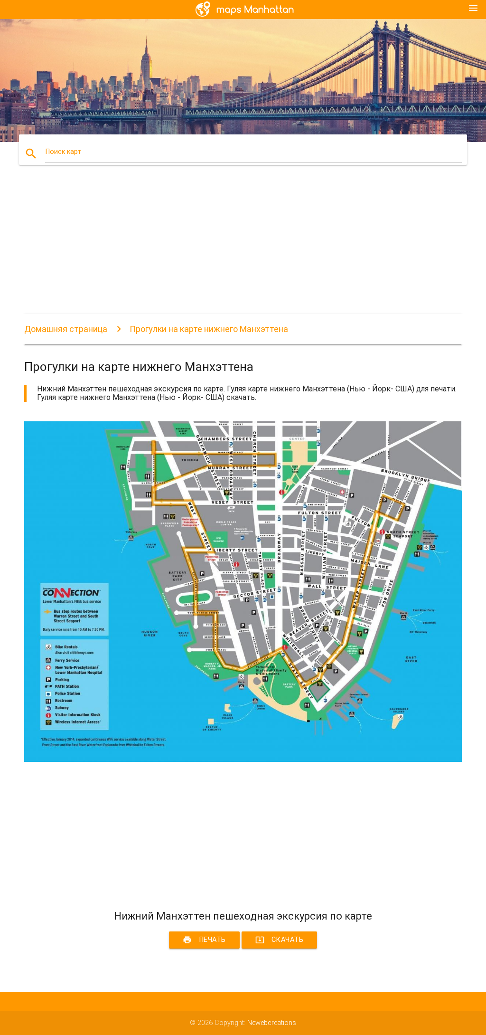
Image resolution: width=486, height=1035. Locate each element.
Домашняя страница (65, 329)
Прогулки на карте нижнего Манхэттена (209, 329)
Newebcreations (271, 1023)
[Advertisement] (243, 247)
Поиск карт (63, 152)
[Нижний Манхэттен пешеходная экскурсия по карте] (243, 760)
